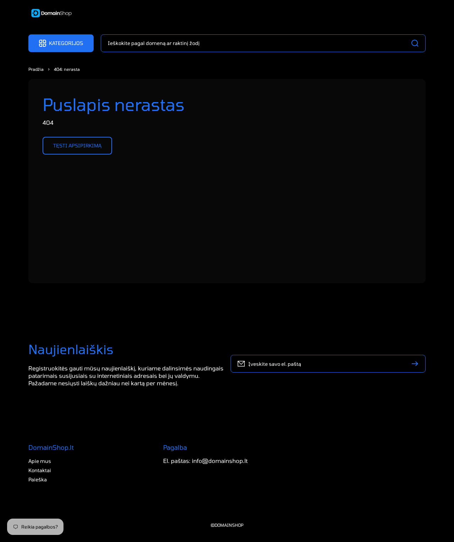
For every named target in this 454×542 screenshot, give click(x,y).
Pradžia (36, 69)
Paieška (37, 479)
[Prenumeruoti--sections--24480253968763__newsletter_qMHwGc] (417, 364)
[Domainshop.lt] (49, 14)
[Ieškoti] (417, 43)
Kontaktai (39, 470)
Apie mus (39, 461)
